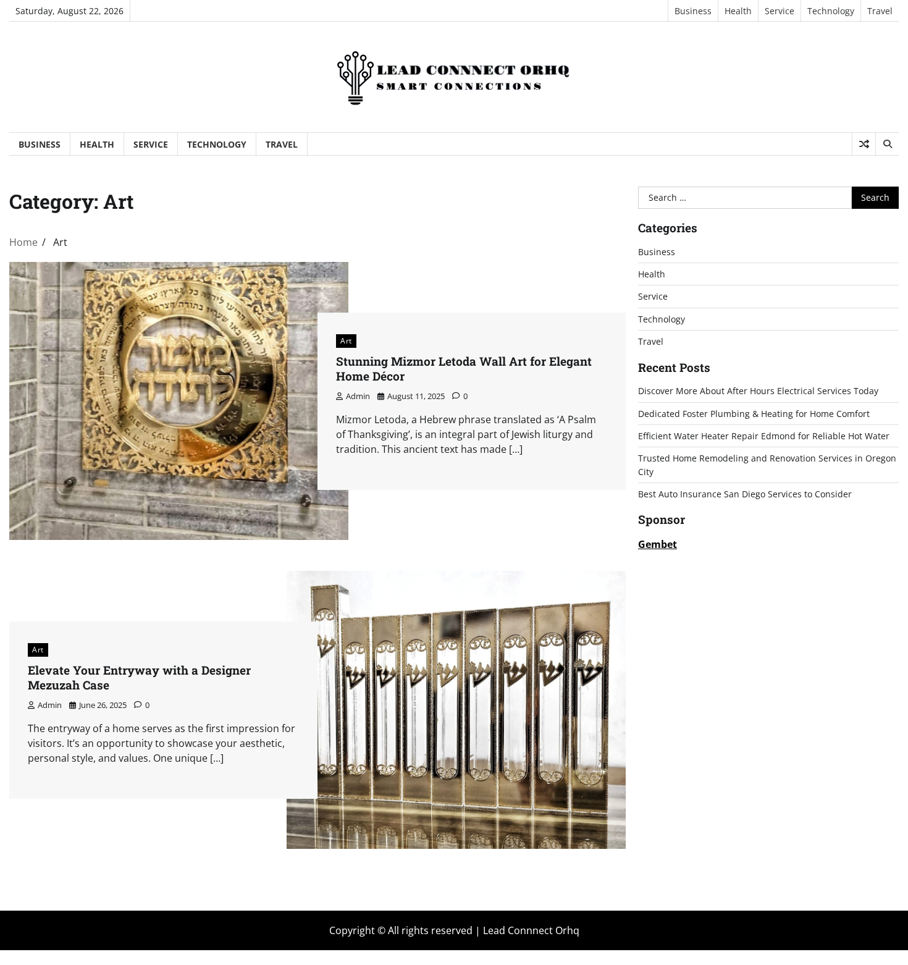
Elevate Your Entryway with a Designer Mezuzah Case (139, 677)
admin (358, 396)
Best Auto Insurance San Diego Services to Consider (745, 494)
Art (346, 340)
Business (693, 11)
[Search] (887, 144)
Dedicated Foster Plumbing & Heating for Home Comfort (754, 413)
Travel (880, 11)
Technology (830, 11)
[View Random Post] (863, 144)
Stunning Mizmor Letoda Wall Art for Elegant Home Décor (464, 368)
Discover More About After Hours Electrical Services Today (758, 391)
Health (738, 11)
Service (779, 11)
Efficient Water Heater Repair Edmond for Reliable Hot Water (763, 436)
